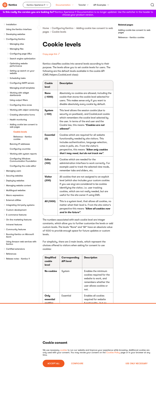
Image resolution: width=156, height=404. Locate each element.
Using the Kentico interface (19, 29)
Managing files (16, 49)
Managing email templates (22, 88)
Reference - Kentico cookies (22, 137)
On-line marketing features (19, 219)
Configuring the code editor (23, 166)
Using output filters (19, 100)
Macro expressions (14, 195)
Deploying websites (15, 180)
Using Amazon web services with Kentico (21, 242)
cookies (63, 350)
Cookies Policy (113, 352)
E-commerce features (16, 215)
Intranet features (14, 224)
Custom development (16, 210)
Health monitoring (18, 119)
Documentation (63, 5)
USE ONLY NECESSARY (136, 363)
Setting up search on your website (22, 72)
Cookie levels (20, 132)
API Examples (99, 5)
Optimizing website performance (19, 64)
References (11, 254)
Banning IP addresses (20, 144)
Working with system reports (23, 154)
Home (46, 28)
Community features (16, 229)
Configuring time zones (21, 105)
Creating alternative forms (22, 114)
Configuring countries (20, 149)
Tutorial (81, 5)
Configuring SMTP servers (22, 83)
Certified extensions (15, 249)
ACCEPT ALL (54, 363)
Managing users (13, 171)
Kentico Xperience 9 (36, 5)
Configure (77, 363)
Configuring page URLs (21, 53)
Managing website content (18, 185)
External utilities (13, 200)
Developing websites (15, 34)
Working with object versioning (24, 110)
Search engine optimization (22, 58)
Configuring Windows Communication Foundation (23, 159)
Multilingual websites (15, 190)
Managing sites (17, 44)
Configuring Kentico (15, 39)
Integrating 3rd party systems (20, 205)
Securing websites (14, 175)
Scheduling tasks (18, 78)
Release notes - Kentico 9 (18, 258)
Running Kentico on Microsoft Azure (20, 235)
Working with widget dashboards (19, 94)
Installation (11, 24)
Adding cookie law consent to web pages (23, 125)
